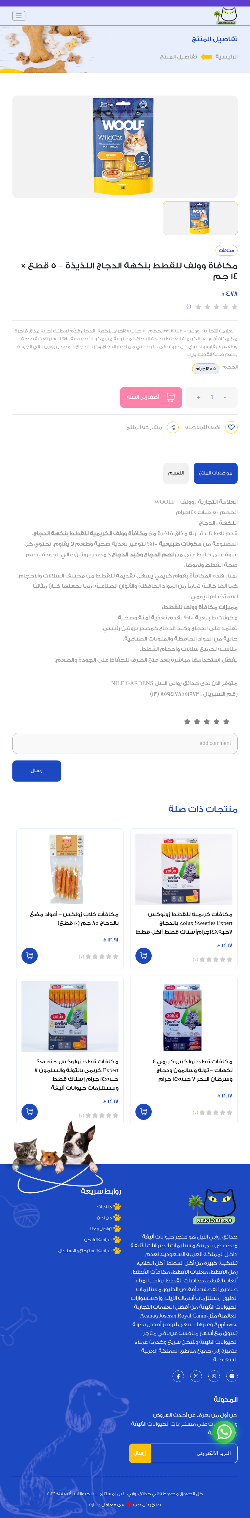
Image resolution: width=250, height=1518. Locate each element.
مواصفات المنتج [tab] (215, 473)
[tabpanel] (124, 598)
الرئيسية (226, 57)
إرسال (37, 770)
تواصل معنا (101, 1228)
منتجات (104, 1206)
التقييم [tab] (176, 473)
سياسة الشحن (98, 1239)
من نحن (104, 1217)
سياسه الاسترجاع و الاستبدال (85, 1250)
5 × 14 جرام (206, 368)
